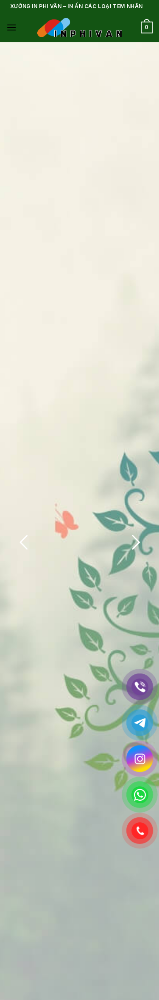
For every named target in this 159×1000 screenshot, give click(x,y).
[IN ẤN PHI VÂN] (79, 27)
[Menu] (11, 27)
